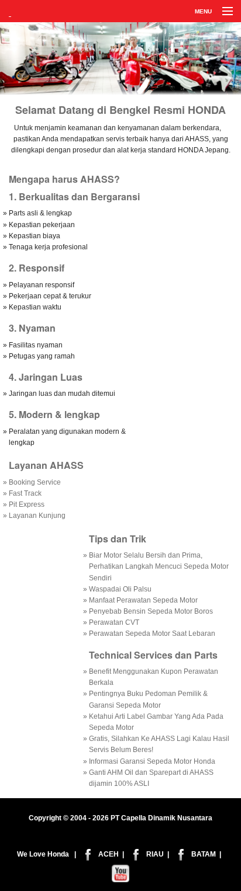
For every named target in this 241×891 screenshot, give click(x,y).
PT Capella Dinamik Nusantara (161, 818)
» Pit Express (23, 504)
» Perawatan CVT (111, 622)
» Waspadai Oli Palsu (117, 589)
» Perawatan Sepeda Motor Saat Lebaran (149, 633)
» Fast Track (22, 493)
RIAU (155, 854)
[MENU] (222, 12)
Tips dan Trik (117, 538)
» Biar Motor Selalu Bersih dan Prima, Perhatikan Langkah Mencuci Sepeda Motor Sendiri (156, 566)
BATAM (203, 854)
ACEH (108, 854)
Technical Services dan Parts (153, 655)
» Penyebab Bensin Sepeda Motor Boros (148, 611)
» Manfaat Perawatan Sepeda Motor (140, 600)
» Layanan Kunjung (34, 515)
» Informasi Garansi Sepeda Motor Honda (149, 761)
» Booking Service (32, 482)
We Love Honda (43, 854)
